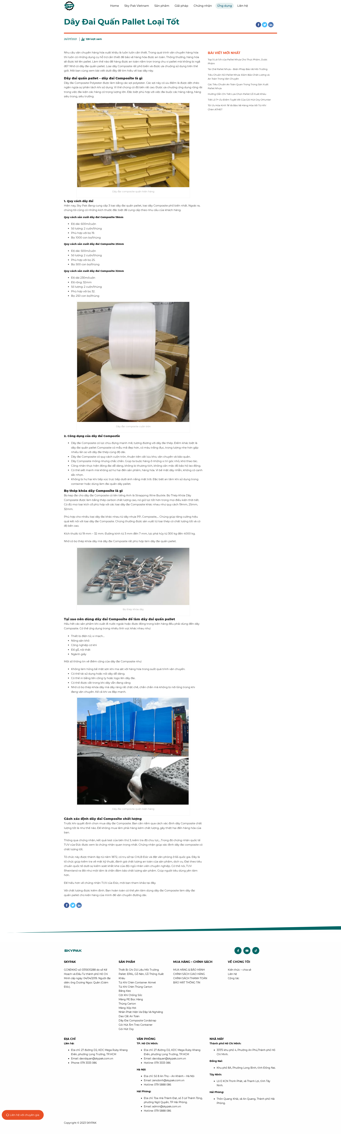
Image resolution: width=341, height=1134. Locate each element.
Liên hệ (242, 5)
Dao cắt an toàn (129, 1016)
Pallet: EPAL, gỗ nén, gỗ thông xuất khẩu (141, 976)
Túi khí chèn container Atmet (137, 982)
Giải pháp (181, 5)
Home (114, 5)
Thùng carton (127, 1003)
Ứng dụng (224, 5)
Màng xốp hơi (127, 1008)
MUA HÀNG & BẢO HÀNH (189, 969)
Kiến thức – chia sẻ (239, 969)
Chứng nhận (203, 5)
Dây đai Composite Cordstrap (137, 1020)
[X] (264, 24)
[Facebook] (258, 24)
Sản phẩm (161, 5)
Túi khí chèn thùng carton (135, 986)
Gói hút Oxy (126, 1029)
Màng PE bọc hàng (131, 999)
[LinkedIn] (271, 24)
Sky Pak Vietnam (136, 5)
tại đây (150, 883)
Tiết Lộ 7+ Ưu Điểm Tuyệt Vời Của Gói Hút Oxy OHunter (239, 99)
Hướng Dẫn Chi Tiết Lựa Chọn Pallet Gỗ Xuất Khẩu (237, 94)
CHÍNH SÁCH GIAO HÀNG (189, 974)
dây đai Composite (111, 619)
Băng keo (125, 990)
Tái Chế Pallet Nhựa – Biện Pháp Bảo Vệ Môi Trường (237, 69)
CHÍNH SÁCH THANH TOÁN (190, 978)
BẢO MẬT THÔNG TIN (186, 982)
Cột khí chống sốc (130, 995)
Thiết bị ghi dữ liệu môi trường (139, 969)
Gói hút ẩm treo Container (136, 1024)
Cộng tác (233, 978)
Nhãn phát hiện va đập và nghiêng (141, 1012)
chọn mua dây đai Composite (111, 823)
